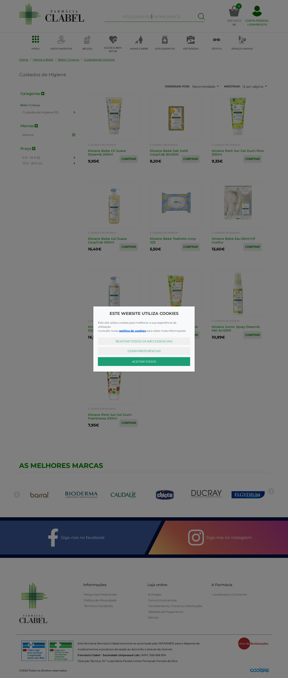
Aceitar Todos (144, 361)
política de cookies (132, 330)
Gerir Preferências (144, 351)
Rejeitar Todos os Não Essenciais (144, 341)
